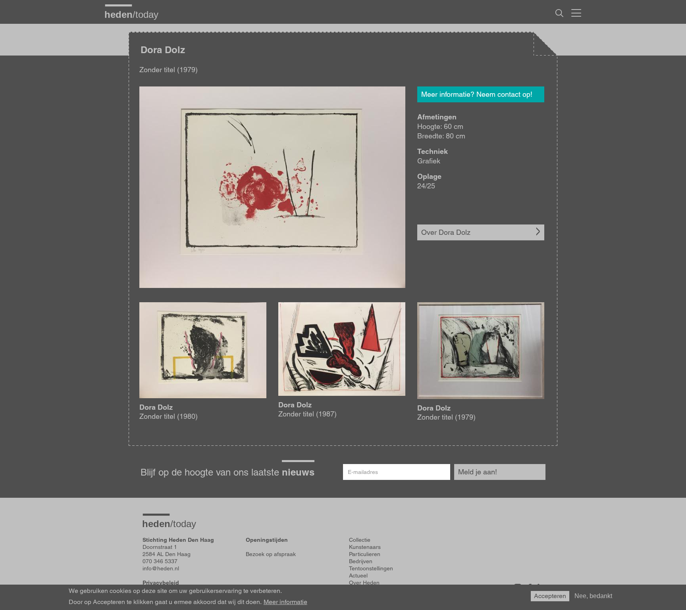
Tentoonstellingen (371, 568)
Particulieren (364, 554)
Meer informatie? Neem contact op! (476, 94)
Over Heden (364, 582)
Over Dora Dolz (445, 232)
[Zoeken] (559, 13)
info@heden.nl (161, 568)
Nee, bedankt (593, 596)
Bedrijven (360, 561)
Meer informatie (285, 602)
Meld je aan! (477, 472)
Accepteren (550, 596)
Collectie (359, 540)
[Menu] (576, 12)
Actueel (358, 575)
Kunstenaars (365, 547)
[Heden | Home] (134, 14)
